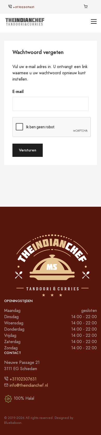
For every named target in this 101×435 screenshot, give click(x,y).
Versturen (27, 150)
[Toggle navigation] (94, 21)
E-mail (18, 92)
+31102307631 (23, 7)
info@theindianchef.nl (29, 385)
